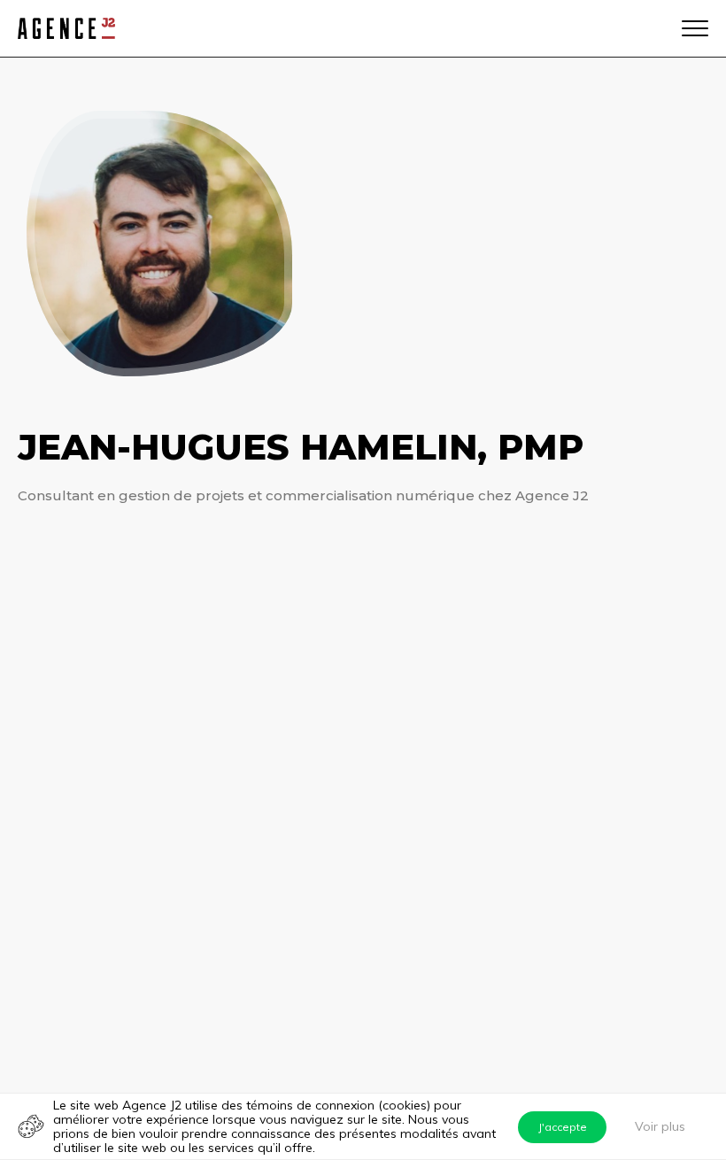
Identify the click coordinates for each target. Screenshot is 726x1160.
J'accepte (562, 1126)
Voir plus (660, 1126)
